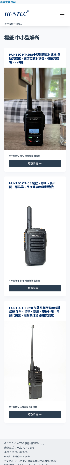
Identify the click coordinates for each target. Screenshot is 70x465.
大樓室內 (24, 407)
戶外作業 (33, 407)
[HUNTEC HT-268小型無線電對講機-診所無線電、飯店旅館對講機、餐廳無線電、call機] (35, 109)
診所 (22, 156)
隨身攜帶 (29, 156)
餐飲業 (37, 156)
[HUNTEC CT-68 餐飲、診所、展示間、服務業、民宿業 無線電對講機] (35, 233)
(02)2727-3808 (25, 447)
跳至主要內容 (8, 2)
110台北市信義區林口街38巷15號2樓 (36, 460)
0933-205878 (20, 452)
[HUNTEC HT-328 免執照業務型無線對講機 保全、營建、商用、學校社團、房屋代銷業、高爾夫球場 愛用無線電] (35, 361)
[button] (62, 16)
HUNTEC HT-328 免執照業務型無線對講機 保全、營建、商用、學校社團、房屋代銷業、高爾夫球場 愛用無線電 (34, 311)
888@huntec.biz (22, 456)
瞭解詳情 (36, 162)
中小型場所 (14, 156)
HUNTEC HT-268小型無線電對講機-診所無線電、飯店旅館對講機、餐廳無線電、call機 (35, 58)
